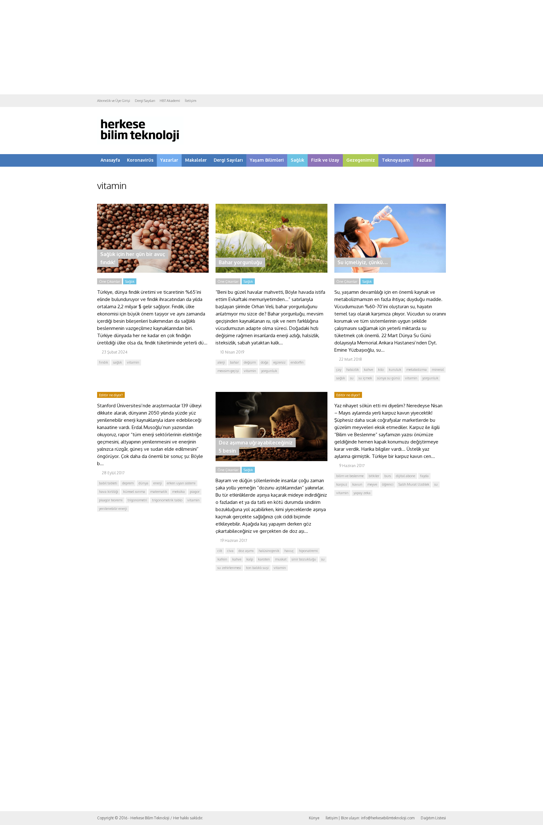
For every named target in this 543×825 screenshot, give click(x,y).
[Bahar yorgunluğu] (271, 271)
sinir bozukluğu (304, 559)
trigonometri (137, 500)
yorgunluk (269, 371)
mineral (438, 369)
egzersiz (279, 362)
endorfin (297, 362)
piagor (195, 491)
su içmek (365, 378)
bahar (234, 362)
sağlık (117, 362)
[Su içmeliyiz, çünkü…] (390, 271)
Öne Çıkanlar (109, 281)
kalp (249, 559)
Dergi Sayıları (145, 100)
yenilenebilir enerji (113, 508)
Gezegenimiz (360, 160)
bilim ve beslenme (350, 476)
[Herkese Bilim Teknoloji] (140, 143)
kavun (357, 484)
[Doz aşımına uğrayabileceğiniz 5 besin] (271, 459)
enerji (157, 483)
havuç (289, 551)
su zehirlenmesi (229, 568)
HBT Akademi (170, 100)
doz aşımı (246, 551)
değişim (250, 362)
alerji (221, 362)
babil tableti (108, 483)
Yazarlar (169, 160)
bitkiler (374, 476)
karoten (264, 559)
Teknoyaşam (396, 160)
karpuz (341, 484)
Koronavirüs (140, 160)
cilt (219, 551)
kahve (368, 369)
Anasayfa (110, 160)
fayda (424, 476)
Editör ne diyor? (111, 395)
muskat (281, 559)
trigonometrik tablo (167, 500)
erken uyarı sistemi (181, 483)
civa (230, 551)
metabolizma (416, 369)
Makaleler (196, 160)
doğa (264, 362)
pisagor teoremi (111, 500)
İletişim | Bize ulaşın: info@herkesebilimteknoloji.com (370, 818)
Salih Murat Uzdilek (413, 484)
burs (387, 476)
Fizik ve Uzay (325, 160)
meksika (178, 491)
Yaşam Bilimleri (267, 160)
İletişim (190, 100)
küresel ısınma (134, 491)
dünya (143, 483)
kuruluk (395, 369)
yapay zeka (362, 493)
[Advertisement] (271, 47)
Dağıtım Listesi (433, 818)
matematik (158, 491)
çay (338, 369)
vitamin (133, 362)
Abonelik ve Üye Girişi (113, 100)
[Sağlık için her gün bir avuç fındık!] (153, 271)
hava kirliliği (108, 491)
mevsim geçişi (228, 371)
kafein (222, 559)
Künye (314, 818)
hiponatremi (308, 551)
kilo (381, 369)
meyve (372, 484)
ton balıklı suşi (257, 568)
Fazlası (424, 160)
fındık (103, 362)
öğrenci (387, 484)
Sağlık (297, 160)
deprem (128, 483)
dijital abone (405, 476)
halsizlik (352, 369)
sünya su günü (388, 378)
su (352, 378)
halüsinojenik (269, 551)
